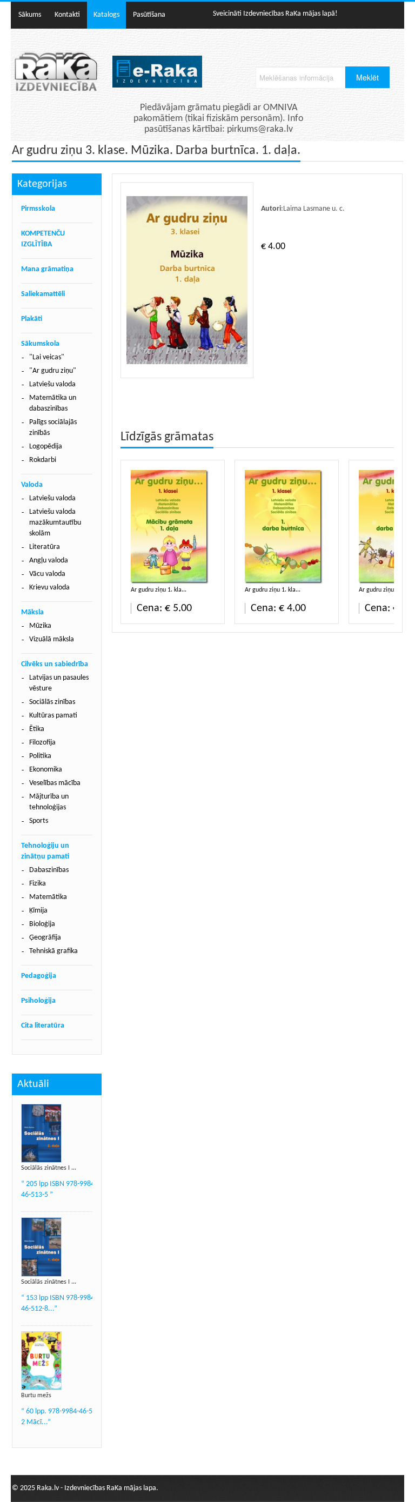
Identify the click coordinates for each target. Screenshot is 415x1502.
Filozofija (42, 743)
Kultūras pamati (53, 716)
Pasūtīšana (149, 15)
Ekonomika (45, 770)
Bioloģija (42, 924)
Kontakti (67, 15)
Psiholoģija (38, 1001)
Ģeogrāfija (45, 938)
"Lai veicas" (46, 357)
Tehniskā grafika (53, 951)
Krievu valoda (49, 588)
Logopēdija (45, 446)
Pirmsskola (38, 209)
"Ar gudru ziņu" (52, 371)
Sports (38, 821)
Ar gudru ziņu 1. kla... (158, 590)
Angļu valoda (48, 560)
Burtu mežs (36, 1395)
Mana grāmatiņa (47, 269)
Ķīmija (38, 911)
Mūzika (40, 626)
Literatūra (44, 547)
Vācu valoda (47, 574)
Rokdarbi (42, 460)
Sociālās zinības (52, 702)
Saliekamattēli (43, 294)
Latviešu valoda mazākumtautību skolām (55, 523)
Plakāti (31, 319)
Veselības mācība (55, 783)
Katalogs (106, 15)
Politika (40, 756)
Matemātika (48, 897)
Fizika (37, 884)
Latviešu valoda (52, 384)
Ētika (36, 729)
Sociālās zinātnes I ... (48, 1168)
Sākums (29, 15)
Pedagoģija (38, 976)
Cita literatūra (42, 1026)
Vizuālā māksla (51, 639)
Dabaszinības (49, 870)
